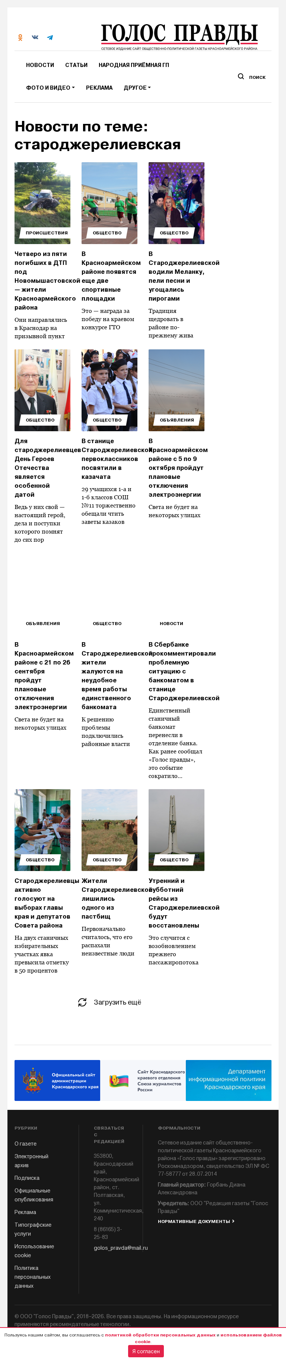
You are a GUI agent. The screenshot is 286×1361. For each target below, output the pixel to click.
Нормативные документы (194, 1221)
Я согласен (146, 1351)
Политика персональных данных (33, 1277)
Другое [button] (135, 88)
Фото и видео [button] (48, 88)
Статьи (76, 65)
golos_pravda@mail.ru (111, 1248)
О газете (25, 1144)
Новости (40, 65)
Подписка (27, 1178)
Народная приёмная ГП (134, 65)
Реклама (99, 88)
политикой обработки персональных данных (160, 1335)
